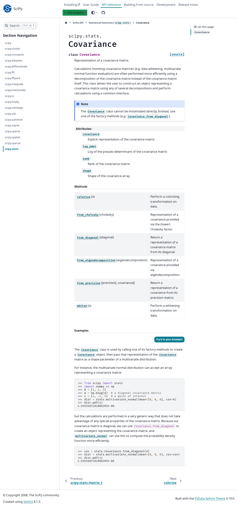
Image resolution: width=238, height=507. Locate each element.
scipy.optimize (14, 119)
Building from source (139, 5)
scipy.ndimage (14, 107)
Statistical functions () (110, 22)
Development (166, 5)
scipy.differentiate (16, 66)
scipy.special (12, 143)
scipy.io (9, 96)
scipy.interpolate (15, 90)
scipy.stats (11, 149)
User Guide (91, 5)
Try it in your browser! (169, 339)
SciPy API (78, 22)
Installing (70, 5)
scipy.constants (14, 54)
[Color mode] (94, 12)
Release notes (188, 5)
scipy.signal (12, 125)
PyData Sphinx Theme (210, 498)
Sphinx (28, 502)
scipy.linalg (12, 101)
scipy (8, 42)
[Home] (66, 23)
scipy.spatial (12, 137)
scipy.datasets (13, 60)
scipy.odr (10, 113)
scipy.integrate (14, 84)
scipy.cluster (12, 48)
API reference (111, 5)
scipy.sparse (12, 131)
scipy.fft (10, 72)
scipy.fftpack (12, 78)
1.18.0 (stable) (73, 13)
